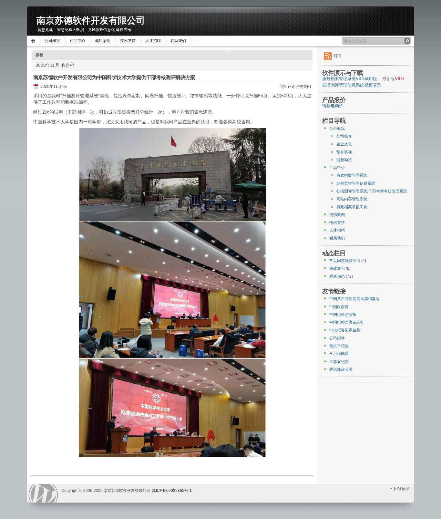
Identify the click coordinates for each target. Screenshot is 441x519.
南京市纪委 (339, 346)
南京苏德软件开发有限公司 (90, 21)
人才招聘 (153, 40)
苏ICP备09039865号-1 (172, 490)
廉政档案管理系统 (351, 175)
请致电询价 (332, 106)
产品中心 (77, 40)
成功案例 (102, 40)
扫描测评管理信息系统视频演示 (351, 85)
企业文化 (344, 144)
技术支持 (128, 40)
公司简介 (344, 136)
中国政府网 (339, 307)
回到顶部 (401, 488)
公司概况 (52, 40)
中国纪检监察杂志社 (346, 322)
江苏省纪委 (339, 361)
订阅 (338, 56)
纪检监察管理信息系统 (355, 183)
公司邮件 (337, 338)
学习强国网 (339, 353)
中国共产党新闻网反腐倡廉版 (354, 298)
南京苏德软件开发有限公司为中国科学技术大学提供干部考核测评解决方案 (114, 77)
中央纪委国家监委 (344, 330)
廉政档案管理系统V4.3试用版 (349, 79)
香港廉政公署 (341, 369)
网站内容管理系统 (351, 199)
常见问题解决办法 (344, 260)
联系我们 (178, 40)
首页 (34, 41)
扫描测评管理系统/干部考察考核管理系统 (371, 191)
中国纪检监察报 (342, 314)
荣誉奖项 (344, 152)
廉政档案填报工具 (351, 207)
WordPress (43, 493)
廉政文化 (337, 268)
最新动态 (344, 160)
